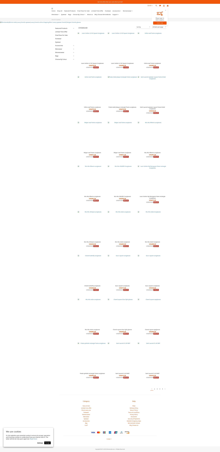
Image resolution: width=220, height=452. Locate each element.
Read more (33, 439)
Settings (40, 443)
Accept (47, 443)
